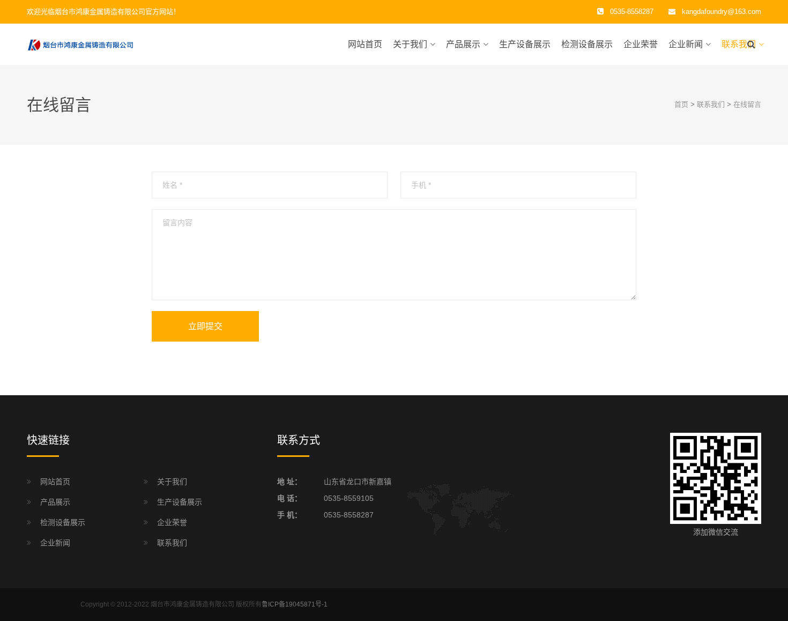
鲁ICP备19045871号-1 (295, 604)
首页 (681, 104)
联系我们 (739, 44)
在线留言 (747, 104)
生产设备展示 (525, 44)
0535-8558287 (349, 515)
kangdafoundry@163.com (721, 12)
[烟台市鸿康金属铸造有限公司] (80, 44)
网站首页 (365, 44)
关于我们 (410, 44)
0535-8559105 (349, 498)
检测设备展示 (587, 44)
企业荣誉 (640, 44)
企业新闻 (685, 44)
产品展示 (463, 44)
